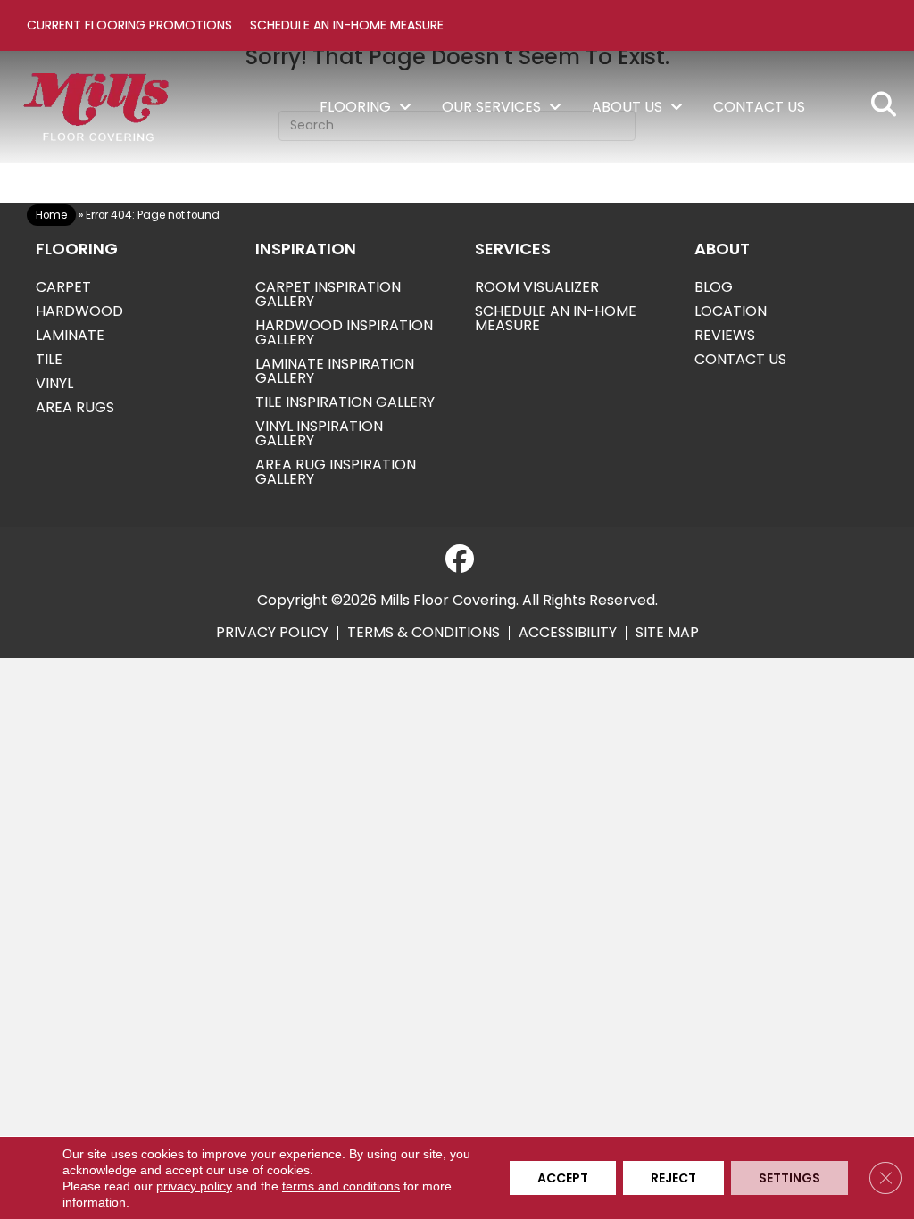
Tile (49, 359)
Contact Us (740, 359)
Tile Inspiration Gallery (345, 402)
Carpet (63, 287)
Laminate (70, 335)
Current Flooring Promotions (129, 25)
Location (730, 311)
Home (51, 215)
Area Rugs (75, 407)
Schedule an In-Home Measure (347, 25)
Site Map (667, 633)
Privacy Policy (272, 633)
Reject (673, 1178)
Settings (789, 1178)
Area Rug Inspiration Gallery (335, 471)
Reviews (724, 335)
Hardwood (79, 311)
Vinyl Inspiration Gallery (319, 433)
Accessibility (568, 633)
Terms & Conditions (423, 633)
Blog (713, 287)
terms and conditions (341, 1186)
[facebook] (460, 559)
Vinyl (54, 383)
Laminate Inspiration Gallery (334, 370)
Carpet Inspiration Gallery (328, 294)
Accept (562, 1178)
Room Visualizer (537, 287)
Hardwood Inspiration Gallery (344, 332)
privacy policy (194, 1186)
